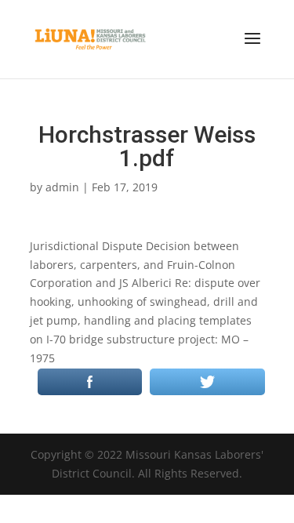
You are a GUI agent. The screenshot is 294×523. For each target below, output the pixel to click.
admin (62, 187)
